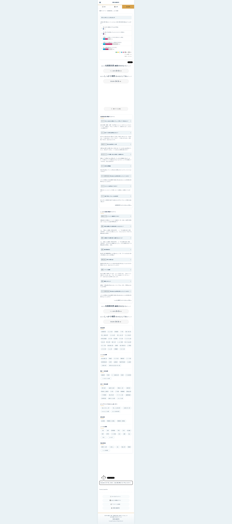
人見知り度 (104, 365)
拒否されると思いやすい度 (114, 365)
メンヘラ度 (128, 358)
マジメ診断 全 (116, 71)
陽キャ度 (114, 342)
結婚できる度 (111, 388)
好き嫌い (129, 430)
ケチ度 (121, 331)
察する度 (103, 388)
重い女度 (108, 342)
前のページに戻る (116, 109)
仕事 (108, 430)
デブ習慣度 (104, 394)
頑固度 (116, 345)
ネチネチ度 (103, 349)
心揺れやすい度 (127, 407)
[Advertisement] (116, 94)
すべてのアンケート (115, 496)
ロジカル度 (112, 335)
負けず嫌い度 (122, 345)
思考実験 (113, 430)
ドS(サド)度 (122, 349)
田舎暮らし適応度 (104, 391)
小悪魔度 (116, 349)
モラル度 (121, 338)
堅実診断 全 (115, 81)
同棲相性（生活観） (111, 420)
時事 (103, 433)
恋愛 (124, 433)
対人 (104, 437)
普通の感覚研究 (115, 2)
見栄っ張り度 (128, 331)
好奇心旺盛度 (103, 338)
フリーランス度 (120, 394)
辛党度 (108, 375)
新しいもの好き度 (116, 407)
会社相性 (103, 420)
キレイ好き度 (128, 335)
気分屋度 (115, 338)
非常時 (107, 433)
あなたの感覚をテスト (115, 500)
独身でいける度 (112, 398)
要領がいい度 (120, 388)
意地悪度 (116, 331)
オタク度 (110, 338)
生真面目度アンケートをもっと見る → (123, 205)
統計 (104, 7)
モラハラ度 (103, 345)
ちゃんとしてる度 (105, 411)
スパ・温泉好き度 (115, 375)
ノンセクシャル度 (106, 378)
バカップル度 (120, 398)
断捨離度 (122, 391)
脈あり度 (123, 446)
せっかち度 (110, 331)
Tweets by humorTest (103, 489)
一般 (103, 430)
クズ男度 (129, 345)
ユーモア (111, 437)
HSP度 (110, 362)
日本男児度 (103, 398)
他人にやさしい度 (105, 407)
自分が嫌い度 (104, 358)
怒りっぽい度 (120, 335)
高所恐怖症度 (104, 362)
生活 (119, 433)
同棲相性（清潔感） (121, 420)
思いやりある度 (128, 342)
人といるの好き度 (115, 411)
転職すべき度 (104, 446)
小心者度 (129, 362)
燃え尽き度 (111, 394)
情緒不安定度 (122, 362)
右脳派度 (103, 375)
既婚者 (129, 446)
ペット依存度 (105, 450)
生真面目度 (109, 10)
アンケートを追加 (115, 504)
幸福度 (110, 358)
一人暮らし (111, 446)
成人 (118, 446)
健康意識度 (128, 394)
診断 (116, 7)
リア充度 (117, 391)
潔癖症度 (122, 358)
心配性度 (115, 362)
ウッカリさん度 (128, 338)
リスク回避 (113, 433)
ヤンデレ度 (116, 358)
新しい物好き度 (104, 335)
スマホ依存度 (128, 375)
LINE (124, 430)
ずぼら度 (103, 342)
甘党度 (122, 375)
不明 (118, 430)
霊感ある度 (128, 391)
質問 (128, 7)
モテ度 (111, 391)
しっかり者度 (115, 10)
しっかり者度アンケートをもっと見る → (123, 300)
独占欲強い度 (110, 345)
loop (119, 52)
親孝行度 (128, 388)
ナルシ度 (110, 349)
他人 (129, 433)
